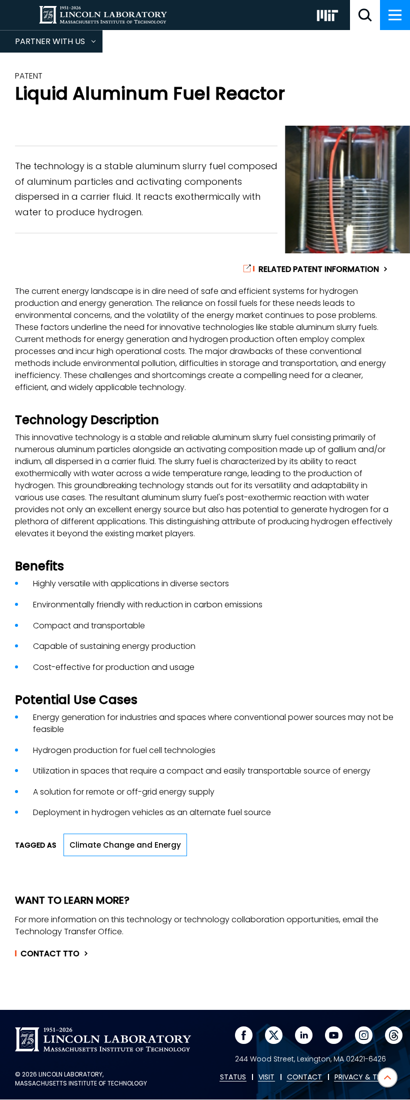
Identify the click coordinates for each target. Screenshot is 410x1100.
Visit (266, 1077)
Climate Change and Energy (125, 845)
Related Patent (318, 269)
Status (233, 1077)
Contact (50, 954)
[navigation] (395, 15)
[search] (365, 15)
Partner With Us (58, 44)
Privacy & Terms (364, 1077)
